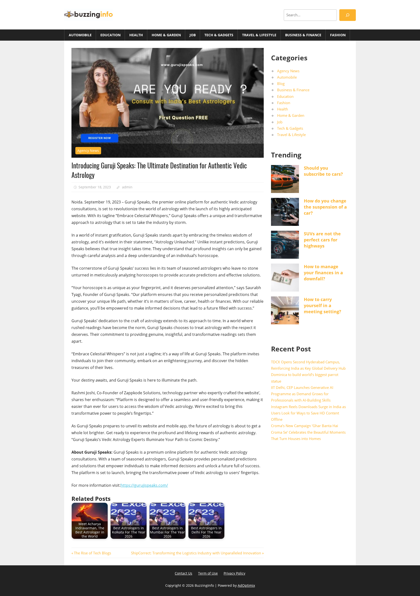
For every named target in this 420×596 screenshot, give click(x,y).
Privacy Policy (234, 573)
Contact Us (183, 573)
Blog (281, 83)
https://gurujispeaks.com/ (144, 485)
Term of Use (208, 573)
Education (110, 35)
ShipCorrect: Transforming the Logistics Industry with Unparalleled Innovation (195, 552)
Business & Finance (303, 35)
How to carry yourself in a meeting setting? (322, 305)
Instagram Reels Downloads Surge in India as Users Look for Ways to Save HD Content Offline (308, 413)
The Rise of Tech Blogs (92, 552)
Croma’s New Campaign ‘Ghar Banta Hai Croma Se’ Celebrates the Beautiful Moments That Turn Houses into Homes (308, 432)
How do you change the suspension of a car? (325, 207)
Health (136, 35)
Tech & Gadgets (218, 35)
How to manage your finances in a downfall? (323, 273)
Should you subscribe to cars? (323, 171)
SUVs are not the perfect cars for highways (322, 240)
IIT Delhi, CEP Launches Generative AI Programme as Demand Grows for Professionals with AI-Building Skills (302, 394)
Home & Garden (166, 35)
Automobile (80, 35)
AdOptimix (246, 585)
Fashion (338, 35)
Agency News (88, 150)
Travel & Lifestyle (259, 35)
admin (127, 187)
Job (193, 35)
